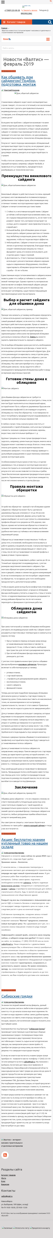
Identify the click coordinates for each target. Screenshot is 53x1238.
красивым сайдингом (27, 664)
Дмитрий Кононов (11, 90)
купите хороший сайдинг (34, 826)
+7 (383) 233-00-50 (12, 10)
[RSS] (10, 39)
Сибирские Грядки (37, 1029)
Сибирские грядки (16, 996)
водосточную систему (10, 886)
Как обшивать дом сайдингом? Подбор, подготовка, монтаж (18, 80)
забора (12, 889)
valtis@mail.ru (7, 944)
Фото (3, 1178)
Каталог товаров (8, 1175)
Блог (3, 1181)
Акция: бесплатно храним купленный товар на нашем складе (24, 843)
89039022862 (26, 13)
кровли (4, 889)
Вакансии (5, 1184)
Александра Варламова (14, 853)
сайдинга (27, 883)
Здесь (33, 337)
